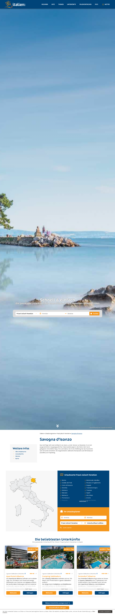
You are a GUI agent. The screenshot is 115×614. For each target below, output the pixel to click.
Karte (17, 458)
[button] (27, 313)
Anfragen (30, 593)
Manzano (64, 493)
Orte (53, 4)
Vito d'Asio (89, 495)
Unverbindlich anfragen (57, 608)
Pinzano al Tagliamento (93, 483)
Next (35, 557)
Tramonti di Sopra (91, 488)
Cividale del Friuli (67, 483)
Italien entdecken (85, 4)
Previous (7, 557)
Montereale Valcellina (92, 480)
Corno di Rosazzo (67, 485)
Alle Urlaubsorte (20, 451)
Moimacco (65, 495)
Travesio (89, 490)
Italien (41, 433)
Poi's (96, 4)
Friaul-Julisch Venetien (63, 433)
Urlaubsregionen (50, 433)
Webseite (13, 593)
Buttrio (64, 480)
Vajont (88, 493)
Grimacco (65, 490)
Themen (61, 4)
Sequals (88, 485)
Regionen (45, 4)
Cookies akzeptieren (105, 611)
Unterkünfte (71, 4)
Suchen (95, 313)
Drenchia (64, 488)
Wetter (107, 4)
